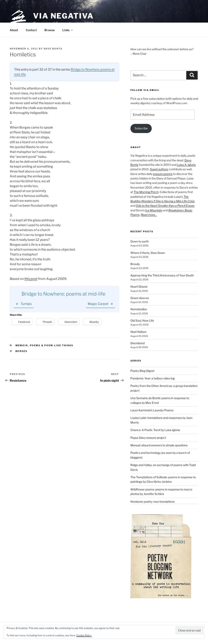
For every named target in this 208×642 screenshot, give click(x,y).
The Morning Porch (146, 192)
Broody (135, 264)
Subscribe (141, 128)
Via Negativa (63, 15)
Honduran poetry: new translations (152, 501)
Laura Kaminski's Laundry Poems (151, 410)
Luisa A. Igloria (186, 164)
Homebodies (138, 309)
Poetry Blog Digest (142, 370)
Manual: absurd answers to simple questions (158, 445)
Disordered (137, 343)
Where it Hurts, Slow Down (147, 252)
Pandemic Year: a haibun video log (152, 378)
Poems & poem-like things (52, 345)
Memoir (21, 345)
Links (65, 30)
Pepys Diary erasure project (148, 437)
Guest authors (159, 169)
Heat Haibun (138, 331)
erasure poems (162, 174)
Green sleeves (139, 298)
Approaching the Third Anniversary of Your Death (162, 275)
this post (30, 279)
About (14, 30)
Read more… (149, 214)
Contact (31, 30)
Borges (21, 351)
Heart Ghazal (138, 286)
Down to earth (139, 241)
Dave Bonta (53, 48)
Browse (49, 30)
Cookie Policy (84, 635)
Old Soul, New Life (142, 320)
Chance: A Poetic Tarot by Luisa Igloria (155, 430)
